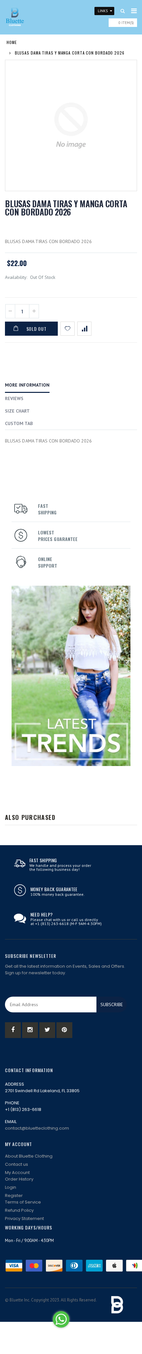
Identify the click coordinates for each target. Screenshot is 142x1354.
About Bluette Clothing (29, 1156)
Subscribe (111, 1004)
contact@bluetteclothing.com (37, 1128)
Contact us (16, 1164)
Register (14, 1195)
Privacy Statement (24, 1218)
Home (12, 42)
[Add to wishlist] (67, 329)
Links (103, 11)
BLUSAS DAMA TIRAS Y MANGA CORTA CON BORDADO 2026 (66, 207)
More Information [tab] (27, 385)
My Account (17, 1172)
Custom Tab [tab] (19, 423)
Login (10, 1187)
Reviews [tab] (14, 398)
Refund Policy (19, 1210)
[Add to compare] (84, 329)
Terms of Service (23, 1202)
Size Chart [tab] (17, 411)
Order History (19, 1179)
